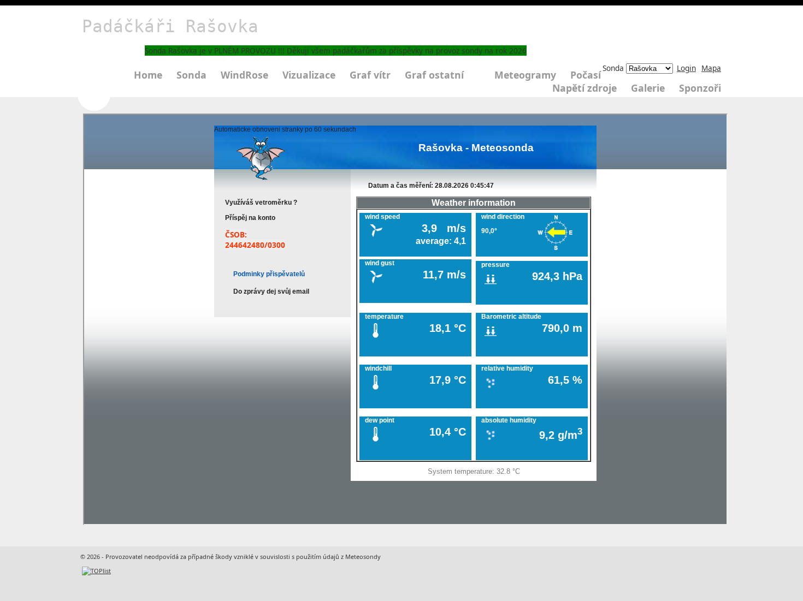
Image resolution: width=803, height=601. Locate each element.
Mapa (711, 68)
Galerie (648, 87)
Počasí (585, 74)
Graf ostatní (434, 74)
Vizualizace (308, 74)
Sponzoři (700, 87)
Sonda (191, 74)
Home (148, 74)
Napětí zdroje (584, 87)
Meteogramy (525, 74)
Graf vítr (370, 74)
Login (686, 68)
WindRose (244, 74)
